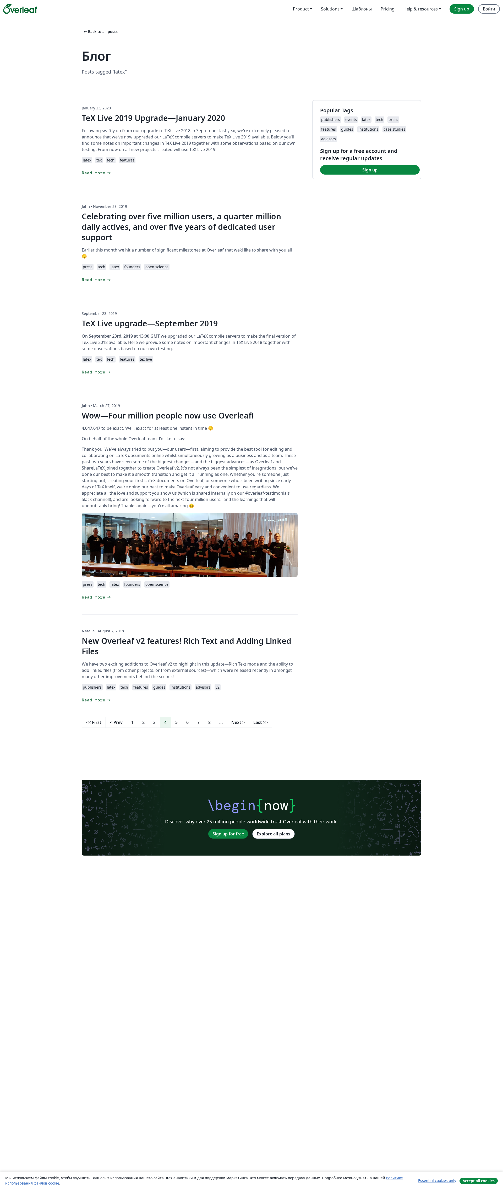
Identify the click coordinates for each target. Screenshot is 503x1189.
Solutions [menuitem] (330, 9)
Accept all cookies (479, 1180)
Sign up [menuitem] (461, 9)
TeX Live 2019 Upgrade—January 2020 (153, 118)
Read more (97, 173)
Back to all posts (100, 31)
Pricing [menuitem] (388, 9)
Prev (116, 722)
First (93, 722)
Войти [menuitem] (489, 9)
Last (260, 722)
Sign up (370, 170)
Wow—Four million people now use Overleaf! (168, 415)
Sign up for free (228, 834)
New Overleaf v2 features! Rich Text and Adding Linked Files (186, 646)
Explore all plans (273, 834)
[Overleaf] (20, 9)
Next (238, 722)
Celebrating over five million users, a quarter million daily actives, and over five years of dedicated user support (181, 227)
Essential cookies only (437, 1180)
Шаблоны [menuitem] (362, 9)
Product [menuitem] (301, 9)
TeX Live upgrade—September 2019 (150, 323)
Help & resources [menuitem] (420, 9)
